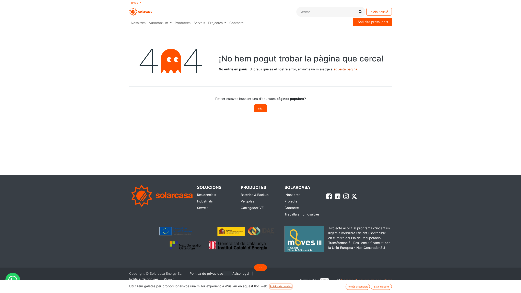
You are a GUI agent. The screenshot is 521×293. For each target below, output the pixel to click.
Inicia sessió (379, 12)
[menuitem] (138, 23)
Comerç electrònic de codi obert (366, 280)
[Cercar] (360, 12)
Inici (260, 108)
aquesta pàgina (345, 69)
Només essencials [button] (357, 286)
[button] (260, 267)
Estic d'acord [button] (381, 286)
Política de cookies (281, 286)
